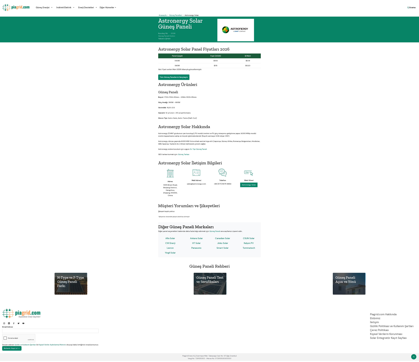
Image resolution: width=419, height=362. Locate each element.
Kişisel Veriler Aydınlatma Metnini (52, 345)
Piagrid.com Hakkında (383, 314)
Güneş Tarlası (183, 154)
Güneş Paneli (215, 231)
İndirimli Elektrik (63, 7)
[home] (15, 7)
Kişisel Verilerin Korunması (386, 334)
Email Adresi (7, 327)
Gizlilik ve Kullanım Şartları (25, 345)
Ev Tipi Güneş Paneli (198, 149)
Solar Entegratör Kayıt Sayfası (388, 338)
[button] (43, 7)
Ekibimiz (375, 318)
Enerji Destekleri (86, 7)
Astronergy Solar (192, 15)
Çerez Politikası (379, 330)
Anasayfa (163, 15)
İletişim (374, 322)
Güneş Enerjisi (42, 7)
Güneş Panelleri (175, 15)
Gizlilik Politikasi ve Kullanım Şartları (392, 326)
